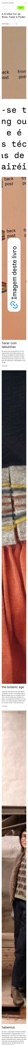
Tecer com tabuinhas (9, 345)
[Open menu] (25, 3)
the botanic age (13, 687)
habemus (8, 1027)
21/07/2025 (4, 706)
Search (21, 7)
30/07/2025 (5, 365)
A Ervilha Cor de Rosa (8, 3)
